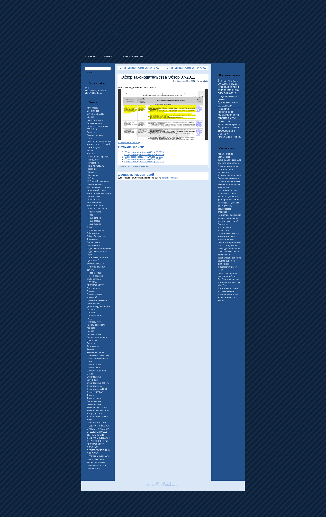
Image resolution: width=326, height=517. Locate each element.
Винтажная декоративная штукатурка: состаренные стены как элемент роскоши (229, 230)
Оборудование (94, 233)
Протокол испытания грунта (229, 123)
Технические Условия (97, 407)
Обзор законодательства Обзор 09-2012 (186, 68)
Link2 (163, 483)
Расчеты (91, 343)
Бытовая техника (95, 120)
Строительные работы (98, 383)
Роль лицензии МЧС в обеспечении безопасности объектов (229, 255)
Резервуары (93, 346)
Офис (89, 254)
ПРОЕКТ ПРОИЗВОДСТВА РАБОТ (95, 315)
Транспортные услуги (97, 416)
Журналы (91, 154)
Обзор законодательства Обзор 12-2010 (144, 154)
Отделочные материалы (99, 248)
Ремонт (90, 349)
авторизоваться (169, 178)
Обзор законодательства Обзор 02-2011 (144, 157)
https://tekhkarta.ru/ (93, 93)
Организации (93, 245)
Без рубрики (93, 111)
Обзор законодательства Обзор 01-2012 (144, 159)
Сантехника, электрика (98, 355)
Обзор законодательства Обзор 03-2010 (144, 152)
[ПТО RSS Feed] (84, 488)
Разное (90, 331)
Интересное (93, 163)
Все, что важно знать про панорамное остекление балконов (228, 291)
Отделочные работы (97, 251)
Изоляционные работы (98, 157)
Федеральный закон (96, 423)
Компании (92, 169)
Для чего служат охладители (228, 104)
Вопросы (91, 132)
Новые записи (94, 218)
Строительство (94, 386)
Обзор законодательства (137, 166)
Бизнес (90, 117)
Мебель (90, 178)
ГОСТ (89, 138)
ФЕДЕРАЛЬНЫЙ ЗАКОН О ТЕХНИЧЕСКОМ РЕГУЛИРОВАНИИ (98, 459)
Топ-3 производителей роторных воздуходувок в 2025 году (229, 282)
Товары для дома (95, 413)
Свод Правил (93, 368)
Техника (91, 395)
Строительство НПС (97, 389)
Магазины (92, 172)
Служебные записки (96, 371)
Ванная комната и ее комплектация (229, 82)
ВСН (87, 88)
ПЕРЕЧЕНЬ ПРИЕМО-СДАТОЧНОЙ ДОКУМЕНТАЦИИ (97, 260)
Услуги (90, 419)
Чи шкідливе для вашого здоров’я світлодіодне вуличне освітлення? (229, 218)
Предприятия (93, 288)
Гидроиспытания (95, 135)
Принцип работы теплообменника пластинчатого (228, 89)
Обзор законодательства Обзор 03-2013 (144, 162)
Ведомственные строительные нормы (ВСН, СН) (97, 126)
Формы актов (93, 468)
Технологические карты (98, 410)
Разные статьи (94, 334)
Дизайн (90, 150)
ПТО (111, 25)
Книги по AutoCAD (95, 166)
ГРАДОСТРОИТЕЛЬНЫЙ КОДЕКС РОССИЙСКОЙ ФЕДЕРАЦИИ (99, 144)
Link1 (157, 483)
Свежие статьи (94, 364)
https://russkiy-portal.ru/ (95, 91)
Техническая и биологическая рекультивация (94, 401)
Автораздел (92, 108)
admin (205, 81)
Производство (94, 322)
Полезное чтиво (95, 273)
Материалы (92, 175)
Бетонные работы (96, 114)
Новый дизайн (94, 224)
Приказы (91, 291)
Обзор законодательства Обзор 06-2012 (139, 68)
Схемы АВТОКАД (95, 392)
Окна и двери (93, 242)
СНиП (90, 374)
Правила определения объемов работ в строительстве (228, 113)
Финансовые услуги (96, 465)
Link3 (169, 483)
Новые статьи (93, 221)
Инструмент (93, 160)
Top (318, 509)
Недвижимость (94, 212)
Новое (90, 215)
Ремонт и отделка (95, 352)
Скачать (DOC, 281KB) (129, 142)
